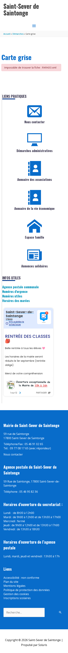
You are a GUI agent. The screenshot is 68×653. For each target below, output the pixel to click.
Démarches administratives (34, 150)
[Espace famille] (34, 226)
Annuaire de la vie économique (34, 208)
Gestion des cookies (16, 594)
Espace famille (34, 237)
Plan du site (10, 582)
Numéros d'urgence (15, 291)
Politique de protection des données (26, 590)
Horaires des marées (16, 300)
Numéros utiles (12, 296)
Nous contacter (34, 122)
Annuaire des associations (34, 179)
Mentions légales (14, 586)
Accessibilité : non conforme (21, 578)
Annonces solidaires (34, 266)
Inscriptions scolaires (17, 598)
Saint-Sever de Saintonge (21, 9)
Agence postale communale (20, 286)
